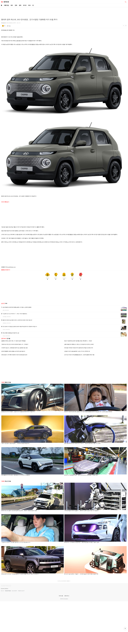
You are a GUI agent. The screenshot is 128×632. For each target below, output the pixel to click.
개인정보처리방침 (8, 590)
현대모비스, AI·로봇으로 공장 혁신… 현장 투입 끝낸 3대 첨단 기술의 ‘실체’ (81, 542)
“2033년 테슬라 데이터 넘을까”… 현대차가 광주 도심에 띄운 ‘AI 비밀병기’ (81, 510)
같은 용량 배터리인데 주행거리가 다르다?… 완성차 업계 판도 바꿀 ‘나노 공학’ (82, 443)
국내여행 (4, 316)
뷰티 (12, 5)
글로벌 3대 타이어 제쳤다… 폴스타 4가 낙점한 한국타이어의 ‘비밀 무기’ (18, 411)
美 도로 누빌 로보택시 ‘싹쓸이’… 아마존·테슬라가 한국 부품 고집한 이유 (81, 574)
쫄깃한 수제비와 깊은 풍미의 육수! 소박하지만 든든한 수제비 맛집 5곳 (17, 320)
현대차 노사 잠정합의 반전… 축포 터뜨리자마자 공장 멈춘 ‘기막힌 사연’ (81, 475)
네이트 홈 (61, 595)
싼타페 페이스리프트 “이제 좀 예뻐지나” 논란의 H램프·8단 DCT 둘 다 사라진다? (20, 574)
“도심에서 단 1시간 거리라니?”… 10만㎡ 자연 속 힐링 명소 (15, 313)
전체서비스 (66, 595)
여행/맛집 (6, 5)
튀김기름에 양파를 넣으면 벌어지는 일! (11, 332)
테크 (29, 5)
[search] (125, 2)
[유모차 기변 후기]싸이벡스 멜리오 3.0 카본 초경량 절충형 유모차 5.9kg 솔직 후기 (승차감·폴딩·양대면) (88, 411)
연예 (16, 5)
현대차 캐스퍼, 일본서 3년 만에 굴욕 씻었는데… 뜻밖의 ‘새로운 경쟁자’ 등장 (19, 510)
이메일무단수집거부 (21, 590)
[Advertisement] (64, 11)
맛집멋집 (4, 323)
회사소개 (2, 590)
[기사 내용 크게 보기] (126, 26)
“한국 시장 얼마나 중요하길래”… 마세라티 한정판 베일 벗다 (15, 443)
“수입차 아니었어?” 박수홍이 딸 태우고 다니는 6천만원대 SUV (15, 542)
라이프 (24, 5)
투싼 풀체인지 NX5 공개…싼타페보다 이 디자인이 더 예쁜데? (15, 475)
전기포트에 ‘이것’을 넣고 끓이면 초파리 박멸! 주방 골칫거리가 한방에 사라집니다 (20, 326)
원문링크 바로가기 (5, 269)
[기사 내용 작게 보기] (124, 26)
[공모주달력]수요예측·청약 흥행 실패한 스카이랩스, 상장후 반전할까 (17, 307)
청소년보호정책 (14, 590)
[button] (125, 628)
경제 (20, 5)
